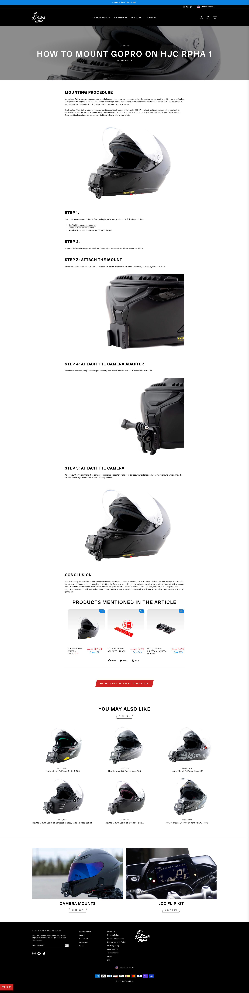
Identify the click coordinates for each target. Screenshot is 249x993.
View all (124, 716)
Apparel (151, 17)
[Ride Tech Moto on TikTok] (44, 953)
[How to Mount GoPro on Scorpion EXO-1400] (187, 796)
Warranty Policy (113, 946)
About (109, 956)
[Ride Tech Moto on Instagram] (34, 953)
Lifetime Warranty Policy (116, 942)
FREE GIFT (7, 987)
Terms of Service (113, 953)
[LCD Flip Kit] (171, 873)
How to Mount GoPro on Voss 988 (124, 771)
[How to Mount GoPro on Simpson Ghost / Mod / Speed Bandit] (62, 796)
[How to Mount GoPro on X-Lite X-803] (62, 745)
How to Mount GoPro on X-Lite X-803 (62, 771)
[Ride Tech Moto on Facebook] (39, 953)
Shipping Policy (113, 935)
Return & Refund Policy (115, 939)
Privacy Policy (112, 949)
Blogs (81, 946)
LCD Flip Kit (137, 17)
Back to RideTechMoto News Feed (126, 683)
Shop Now (78, 910)
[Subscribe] (67, 945)
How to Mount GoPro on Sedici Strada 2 (124, 823)
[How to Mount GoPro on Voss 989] (187, 745)
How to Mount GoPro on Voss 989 (187, 771)
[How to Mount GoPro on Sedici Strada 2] (124, 796)
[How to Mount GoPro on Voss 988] (124, 745)
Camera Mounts (101, 17)
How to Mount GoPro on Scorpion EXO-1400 (187, 823)
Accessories (120, 17)
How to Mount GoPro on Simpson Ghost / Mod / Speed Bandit (62, 823)
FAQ (108, 960)
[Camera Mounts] (77, 873)
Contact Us (111, 931)
